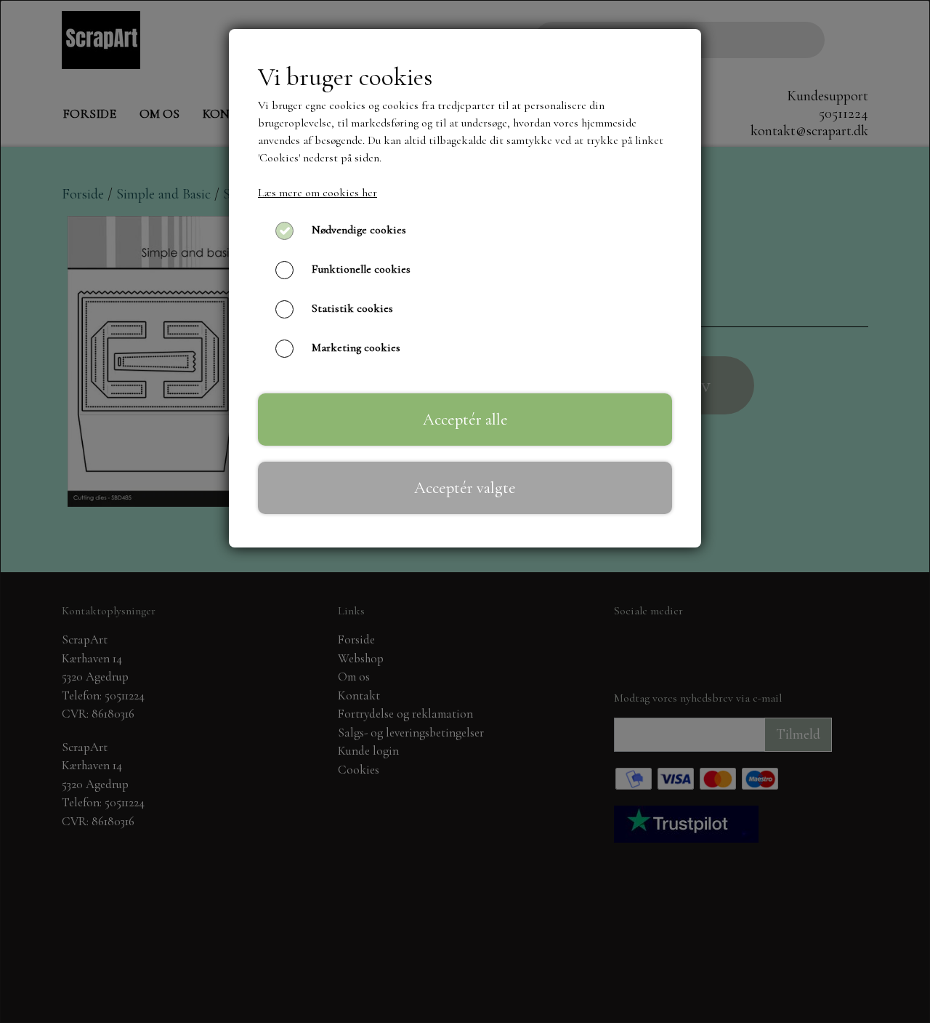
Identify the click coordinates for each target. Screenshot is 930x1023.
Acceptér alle (465, 419)
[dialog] (465, 511)
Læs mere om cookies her (317, 192)
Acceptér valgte (465, 487)
